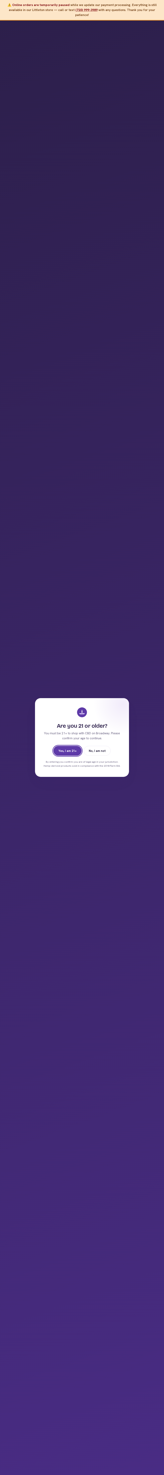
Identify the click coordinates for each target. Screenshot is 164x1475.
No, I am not (97, 751)
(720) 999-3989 (86, 10)
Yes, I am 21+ (67, 751)
